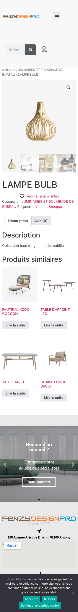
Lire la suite (15, 325)
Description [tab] (18, 221)
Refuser (49, 599)
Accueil (7, 70)
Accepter (31, 599)
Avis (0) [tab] (41, 221)
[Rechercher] (30, 49)
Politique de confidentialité (40, 605)
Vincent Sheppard (50, 206)
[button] (56, 15)
